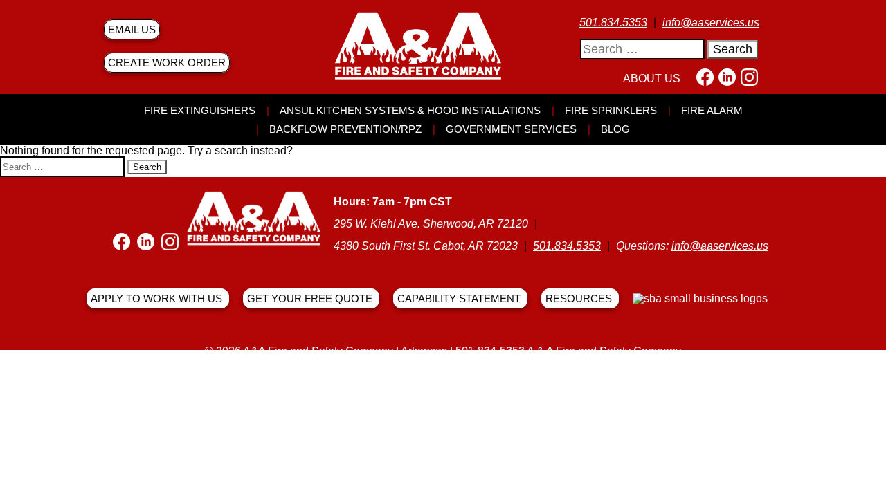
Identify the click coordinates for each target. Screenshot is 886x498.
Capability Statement (459, 298)
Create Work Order (167, 62)
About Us (651, 78)
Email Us (132, 29)
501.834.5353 (613, 22)
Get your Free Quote (309, 298)
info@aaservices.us (710, 22)
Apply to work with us (156, 298)
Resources (578, 298)
